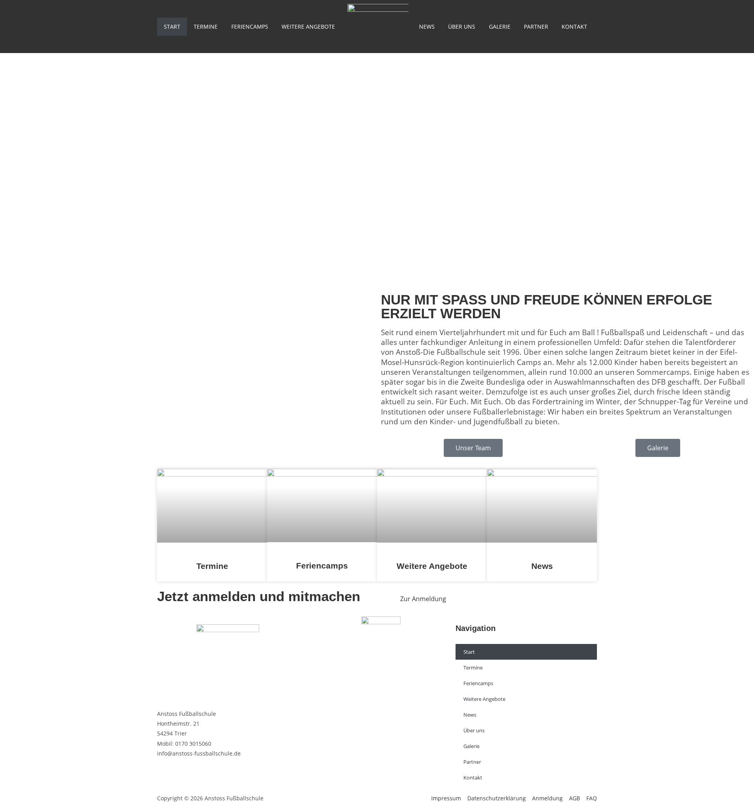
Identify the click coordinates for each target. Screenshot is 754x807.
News (427, 26)
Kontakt (574, 26)
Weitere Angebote (308, 26)
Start (172, 26)
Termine (206, 26)
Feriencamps (249, 26)
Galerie (500, 26)
